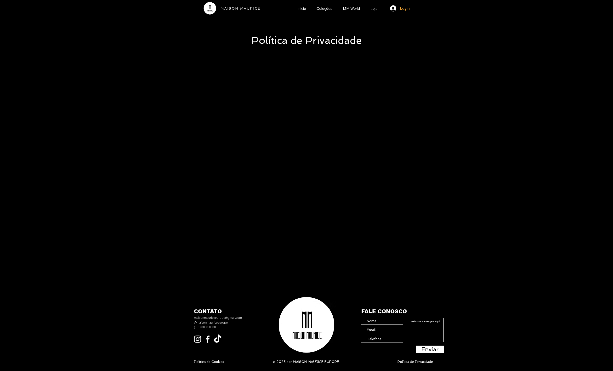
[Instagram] (197, 339)
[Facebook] (207, 339)
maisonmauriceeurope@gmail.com (218, 317)
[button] (324, 8)
